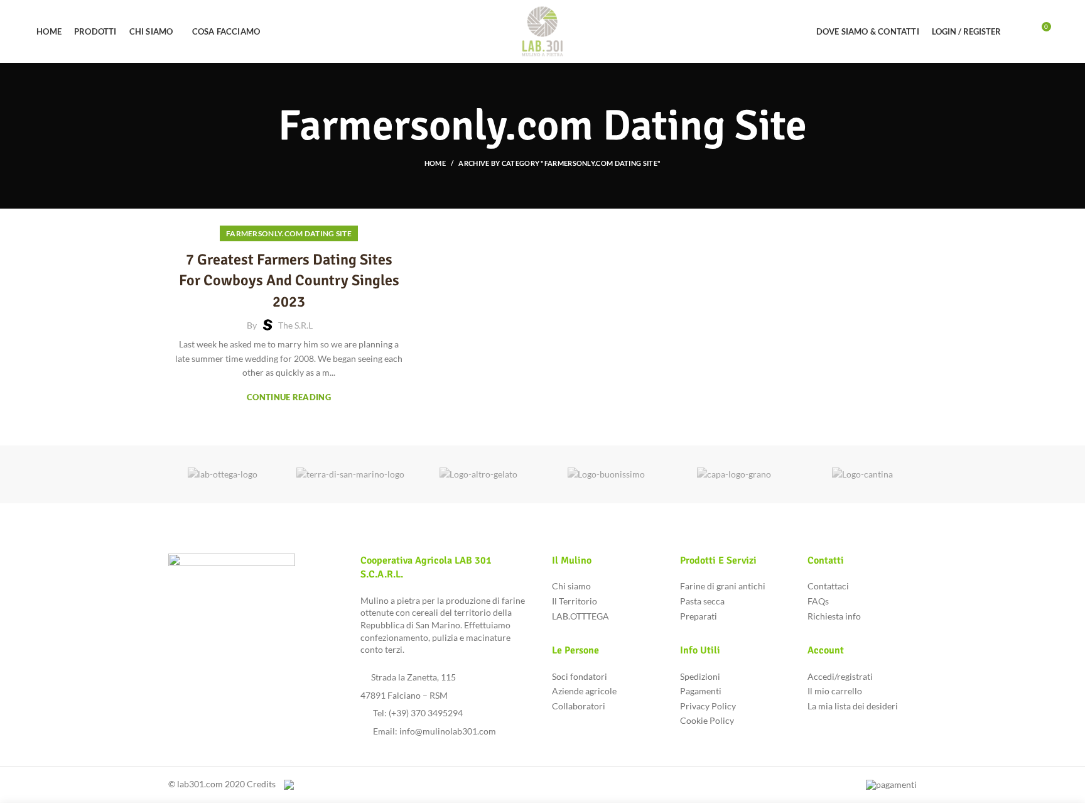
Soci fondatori (579, 676)
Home (435, 163)
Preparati (698, 616)
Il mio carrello (834, 691)
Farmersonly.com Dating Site (289, 233)
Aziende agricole (584, 691)
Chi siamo (571, 586)
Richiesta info (834, 616)
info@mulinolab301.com (447, 731)
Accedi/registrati (840, 676)
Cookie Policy (707, 720)
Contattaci (828, 586)
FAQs (818, 601)
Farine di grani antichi (722, 586)
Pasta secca (702, 601)
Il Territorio (574, 601)
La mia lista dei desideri (852, 706)
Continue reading (289, 397)
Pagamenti (700, 691)
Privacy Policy (708, 706)
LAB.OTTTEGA (580, 616)
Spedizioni (700, 676)
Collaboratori (578, 706)
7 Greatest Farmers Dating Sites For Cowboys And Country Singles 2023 (289, 280)
